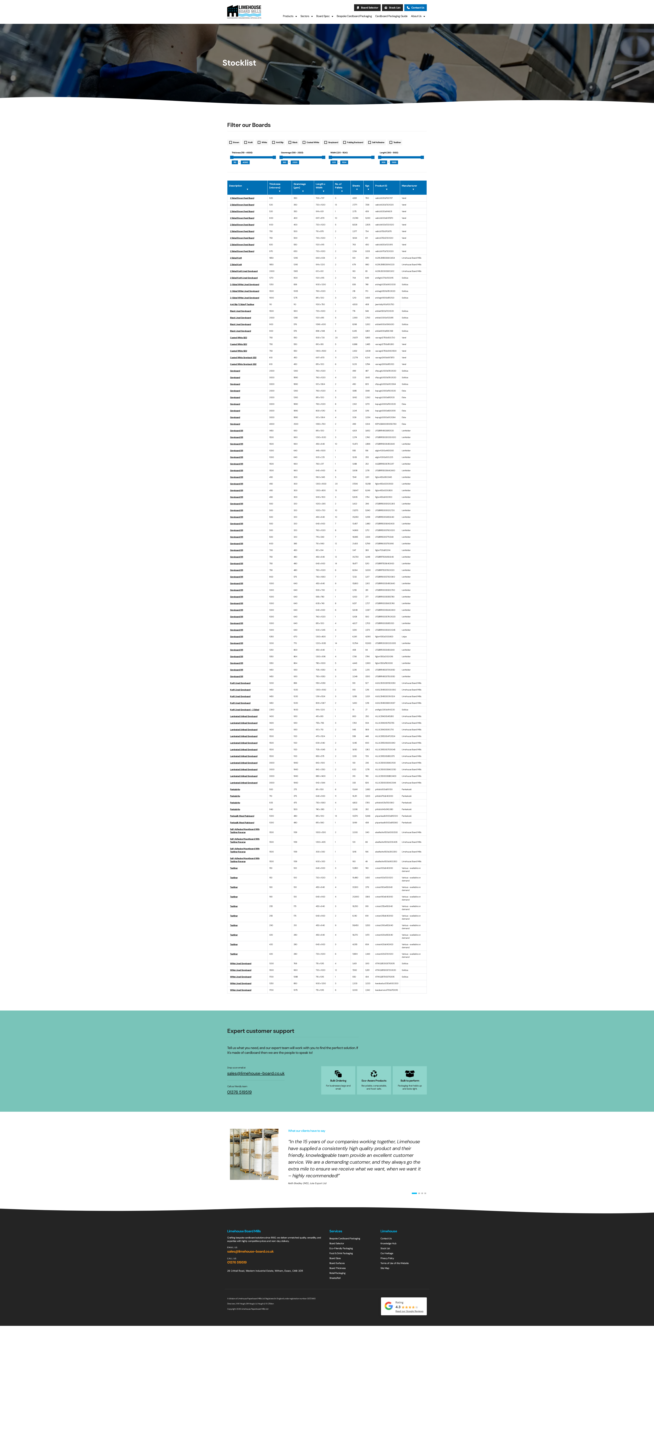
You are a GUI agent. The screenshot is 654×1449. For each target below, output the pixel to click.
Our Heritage (386, 1253)
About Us (416, 16)
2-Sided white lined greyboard (244, 284)
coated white (313, 142)
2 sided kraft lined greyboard (244, 271)
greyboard (333, 142)
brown (236, 142)
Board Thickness (337, 1268)
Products (288, 16)
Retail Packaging (337, 1273)
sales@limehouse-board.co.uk (256, 1073)
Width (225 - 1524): (339, 152)
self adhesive (378, 142)
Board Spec (323, 16)
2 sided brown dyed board (242, 251)
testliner (397, 142)
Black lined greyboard (240, 311)
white (264, 142)
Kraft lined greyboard (240, 683)
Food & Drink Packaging (341, 1253)
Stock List (394, 7)
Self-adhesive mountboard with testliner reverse (245, 831)
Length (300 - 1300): (389, 152)
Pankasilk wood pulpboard (242, 816)
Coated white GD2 (238, 337)
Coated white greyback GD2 (243, 357)
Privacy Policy (387, 1258)
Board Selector (369, 7)
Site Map (384, 1268)
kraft (250, 142)
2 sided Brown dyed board (242, 198)
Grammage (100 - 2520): (292, 152)
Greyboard (235, 370)
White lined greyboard (240, 963)
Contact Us (417, 7)
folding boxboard (355, 142)
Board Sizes (335, 1258)
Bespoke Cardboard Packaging (354, 16)
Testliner (234, 868)
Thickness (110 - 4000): (242, 152)
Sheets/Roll (334, 1278)
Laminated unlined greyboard (244, 716)
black (295, 142)
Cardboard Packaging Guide (391, 16)
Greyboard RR (236, 430)
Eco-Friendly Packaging (341, 1248)
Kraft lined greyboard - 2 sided (244, 709)
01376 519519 (239, 1092)
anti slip (280, 142)
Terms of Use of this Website (394, 1263)
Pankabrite (235, 789)
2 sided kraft (236, 258)
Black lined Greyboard (240, 324)
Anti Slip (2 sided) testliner (242, 304)
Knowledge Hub (388, 1243)
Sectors (304, 16)
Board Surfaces (337, 1263)
